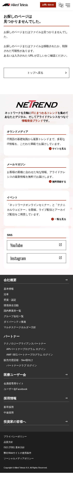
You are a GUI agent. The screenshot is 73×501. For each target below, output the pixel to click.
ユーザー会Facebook (15, 389)
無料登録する (59, 181)
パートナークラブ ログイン (21, 365)
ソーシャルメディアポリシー (19, 458)
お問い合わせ (48, 5)
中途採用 (9, 412)
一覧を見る (60, 219)
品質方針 (8, 442)
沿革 (6, 294)
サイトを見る (59, 148)
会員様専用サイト (14, 383)
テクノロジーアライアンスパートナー (25, 343)
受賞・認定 (10, 299)
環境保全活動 (11, 305)
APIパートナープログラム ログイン (26, 349)
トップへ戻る (35, 72)
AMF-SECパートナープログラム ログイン (29, 354)
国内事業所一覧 (12, 310)
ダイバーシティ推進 (15, 321)
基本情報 (9, 288)
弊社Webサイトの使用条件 (17, 453)
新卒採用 (9, 407)
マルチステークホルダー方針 (20, 327)
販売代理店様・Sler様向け (18, 360)
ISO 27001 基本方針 (14, 447)
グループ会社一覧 (14, 316)
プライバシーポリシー (15, 436)
